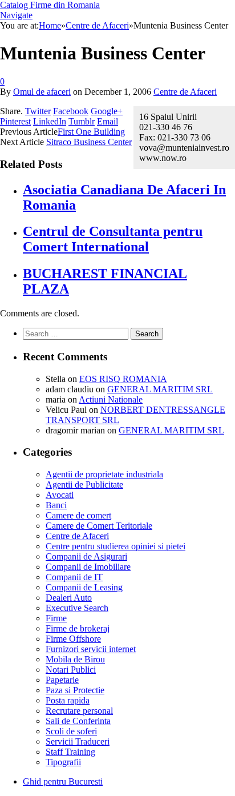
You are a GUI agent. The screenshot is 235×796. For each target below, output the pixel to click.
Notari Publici (71, 669)
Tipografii (63, 762)
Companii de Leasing (84, 587)
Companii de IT (74, 577)
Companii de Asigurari (86, 556)
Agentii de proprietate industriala (104, 474)
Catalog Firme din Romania (50, 5)
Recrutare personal (79, 710)
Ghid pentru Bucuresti (63, 781)
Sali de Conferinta (78, 721)
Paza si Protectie (75, 690)
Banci (56, 505)
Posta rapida (68, 700)
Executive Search (77, 608)
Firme (56, 618)
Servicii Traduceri (78, 741)
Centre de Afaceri (185, 92)
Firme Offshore (73, 639)
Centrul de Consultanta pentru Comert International (112, 239)
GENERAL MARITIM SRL (160, 389)
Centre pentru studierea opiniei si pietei (115, 546)
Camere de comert (78, 515)
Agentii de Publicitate (84, 484)
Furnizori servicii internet (91, 649)
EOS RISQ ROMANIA (123, 379)
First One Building (91, 131)
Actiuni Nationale (111, 399)
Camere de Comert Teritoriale (99, 525)
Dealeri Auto (69, 597)
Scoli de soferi (71, 731)
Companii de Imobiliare (88, 567)
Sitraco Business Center (89, 142)
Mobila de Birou (75, 659)
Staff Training (70, 752)
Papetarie (62, 680)
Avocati (60, 495)
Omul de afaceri (42, 92)
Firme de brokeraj (78, 628)
